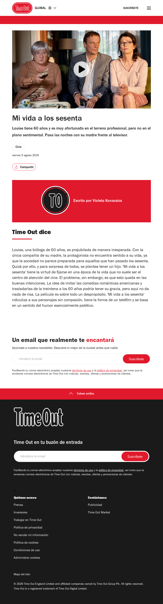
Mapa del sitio (22, 574)
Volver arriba (85, 394)
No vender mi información (31, 535)
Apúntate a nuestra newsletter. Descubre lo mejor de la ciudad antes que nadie (65, 348)
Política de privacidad (28, 527)
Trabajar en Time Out (28, 520)
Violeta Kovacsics (107, 201)
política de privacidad (109, 371)
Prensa (18, 505)
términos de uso (81, 371)
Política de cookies (26, 543)
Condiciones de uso (27, 550)
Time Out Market (99, 512)
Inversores (20, 512)
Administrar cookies (27, 558)
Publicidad (95, 505)
